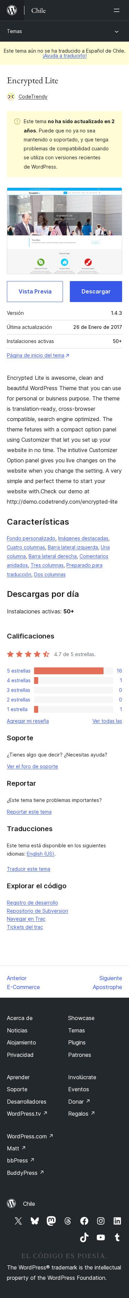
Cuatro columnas (26, 547)
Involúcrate (82, 1077)
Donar (79, 1101)
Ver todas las (107, 721)
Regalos (81, 1113)
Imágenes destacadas (83, 538)
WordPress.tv (27, 1113)
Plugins (77, 1042)
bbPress (21, 1160)
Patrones (79, 1054)
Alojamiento (21, 1042)
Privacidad (20, 1054)
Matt (16, 1148)
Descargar (96, 291)
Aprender (18, 1077)
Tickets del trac (25, 927)
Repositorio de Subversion (37, 911)
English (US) (40, 854)
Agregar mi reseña (28, 721)
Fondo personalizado (31, 538)
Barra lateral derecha (53, 556)
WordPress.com (30, 1136)
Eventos (78, 1089)
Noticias (17, 1030)
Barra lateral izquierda (73, 547)
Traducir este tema (28, 869)
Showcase (81, 1018)
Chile (29, 1203)
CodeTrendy (33, 96)
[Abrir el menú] (118, 10)
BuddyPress (25, 1172)
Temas (14, 31)
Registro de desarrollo (32, 902)
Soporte (17, 1089)
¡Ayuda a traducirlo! (65, 55)
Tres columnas (47, 565)
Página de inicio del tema (35, 355)
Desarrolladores (26, 1101)
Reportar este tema (29, 812)
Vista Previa (35, 291)
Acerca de (20, 1018)
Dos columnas (50, 574)
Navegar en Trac (26, 919)
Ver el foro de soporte (32, 766)
